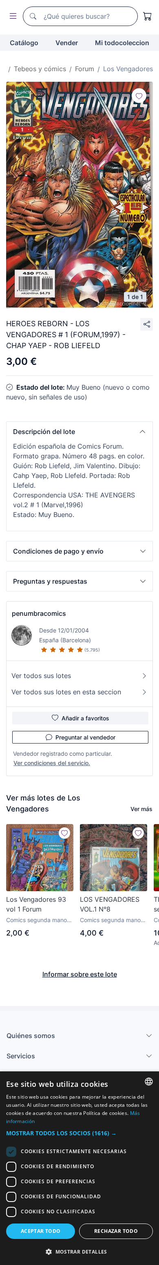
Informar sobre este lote (79, 974)
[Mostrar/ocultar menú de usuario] (11, 16)
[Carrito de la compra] (147, 16)
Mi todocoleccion (122, 43)
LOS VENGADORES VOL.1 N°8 (109, 904)
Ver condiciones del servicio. (51, 762)
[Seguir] (139, 95)
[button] (79, 431)
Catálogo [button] (24, 43)
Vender (66, 43)
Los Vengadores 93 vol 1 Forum (36, 904)
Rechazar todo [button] (116, 1231)
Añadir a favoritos (85, 718)
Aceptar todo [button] (41, 1231)
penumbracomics (39, 613)
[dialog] (79, 1168)
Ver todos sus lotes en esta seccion (66, 692)
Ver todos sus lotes (41, 676)
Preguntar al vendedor (85, 737)
